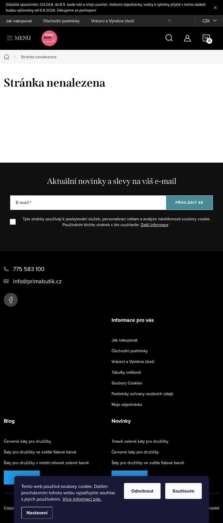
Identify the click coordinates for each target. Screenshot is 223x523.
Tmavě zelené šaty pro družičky (140, 441)
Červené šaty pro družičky (27, 441)
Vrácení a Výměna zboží (112, 21)
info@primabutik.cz (37, 281)
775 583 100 (28, 269)
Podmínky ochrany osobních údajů (142, 394)
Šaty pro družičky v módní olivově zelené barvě (46, 463)
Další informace (154, 225)
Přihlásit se (189, 202)
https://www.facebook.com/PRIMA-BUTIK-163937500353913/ (11, 300)
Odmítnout (142, 491)
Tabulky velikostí (126, 372)
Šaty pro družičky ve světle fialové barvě (40, 452)
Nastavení (37, 512)
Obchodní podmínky (61, 21)
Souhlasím (183, 491)
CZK (206, 21)
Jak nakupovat (19, 21)
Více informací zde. (82, 499)
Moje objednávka (127, 404)
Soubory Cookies (127, 383)
